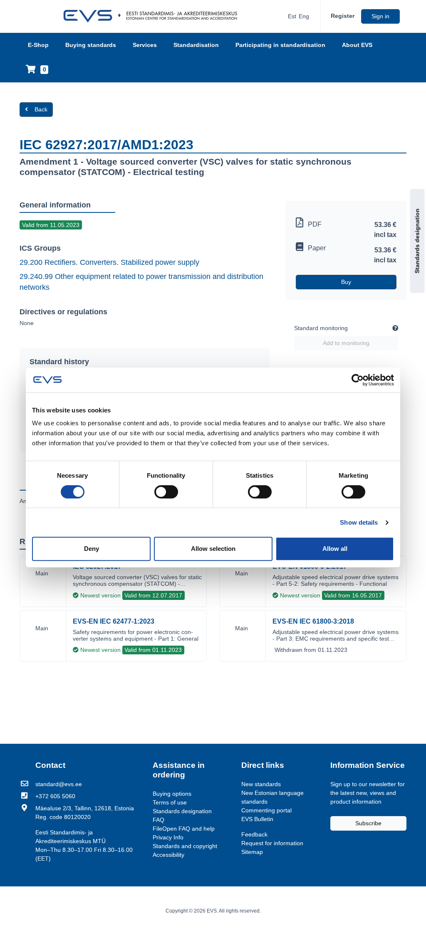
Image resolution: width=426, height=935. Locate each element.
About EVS (357, 45)
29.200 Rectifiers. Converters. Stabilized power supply (109, 262)
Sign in (380, 16)
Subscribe (368, 823)
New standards (261, 784)
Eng (304, 16)
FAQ (158, 820)
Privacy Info (168, 837)
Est (292, 16)
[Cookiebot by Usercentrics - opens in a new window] (357, 380)
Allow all (334, 548)
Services (145, 45)
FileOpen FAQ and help (184, 828)
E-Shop (38, 45)
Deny (91, 548)
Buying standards (90, 45)
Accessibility (168, 854)
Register (342, 15)
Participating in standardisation (280, 45)
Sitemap (252, 852)
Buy (346, 282)
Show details (359, 522)
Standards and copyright (185, 846)
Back (41, 109)
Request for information (272, 843)
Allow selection (213, 548)
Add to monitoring (346, 343)
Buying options (172, 793)
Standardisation (196, 45)
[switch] (166, 491)
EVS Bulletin (257, 819)
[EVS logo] (153, 16)
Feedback (254, 834)
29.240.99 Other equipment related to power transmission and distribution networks (141, 281)
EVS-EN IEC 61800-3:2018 (313, 621)
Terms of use (170, 802)
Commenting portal (266, 810)
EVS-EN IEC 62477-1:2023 (113, 621)
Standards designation (417, 241)
